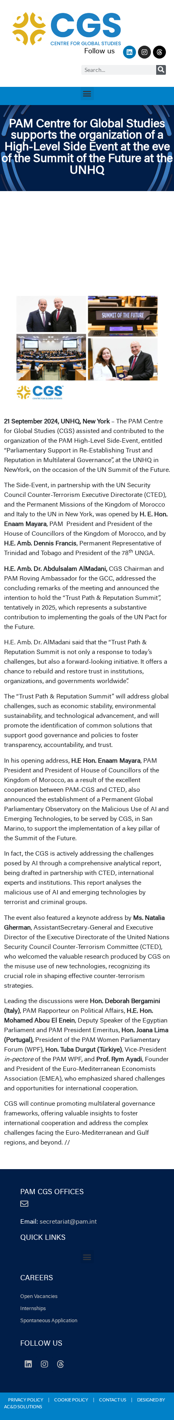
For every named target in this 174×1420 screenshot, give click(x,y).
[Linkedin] (129, 52)
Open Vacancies (38, 1296)
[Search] (161, 70)
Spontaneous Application (48, 1321)
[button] (87, 93)
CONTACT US (112, 1399)
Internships (33, 1308)
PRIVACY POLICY (25, 1399)
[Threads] (159, 52)
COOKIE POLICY (71, 1399)
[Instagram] (144, 52)
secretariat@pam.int (68, 1222)
